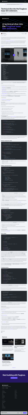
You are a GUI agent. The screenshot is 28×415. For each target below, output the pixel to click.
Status (3, 404)
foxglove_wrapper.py (13, 116)
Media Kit (16, 394)
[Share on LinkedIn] (25, 33)
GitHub (3, 46)
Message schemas (4, 99)
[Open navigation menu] (25, 1)
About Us (16, 391)
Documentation (3, 401)
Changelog (3, 402)
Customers (16, 392)
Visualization (5, 35)
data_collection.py (5, 315)
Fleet (2, 393)
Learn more (9, 413)
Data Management (4, 392)
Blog (2, 403)
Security (3, 405)
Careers (15, 393)
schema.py (4, 309)
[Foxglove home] (4, 1)
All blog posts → (14, 367)
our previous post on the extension (10, 40)
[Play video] (14, 55)
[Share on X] (26, 33)
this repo (3, 312)
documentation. (8, 100)
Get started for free (14, 377)
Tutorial (2, 35)
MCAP (3, 394)
